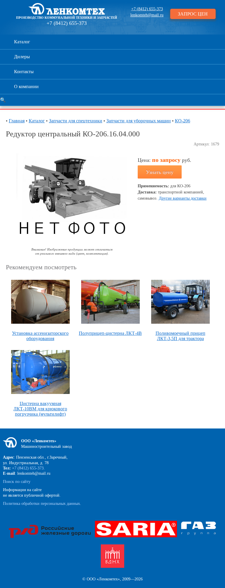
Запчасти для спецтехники (75, 120)
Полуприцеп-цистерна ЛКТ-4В (110, 333)
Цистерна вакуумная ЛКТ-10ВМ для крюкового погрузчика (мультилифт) (40, 408)
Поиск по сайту (16, 481)
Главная (17, 120)
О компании (26, 86)
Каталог (22, 41)
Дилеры (22, 56)
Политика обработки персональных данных (41, 503)
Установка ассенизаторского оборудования (40, 336)
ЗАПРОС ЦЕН (193, 13)
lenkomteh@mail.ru (146, 15)
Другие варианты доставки (183, 198)
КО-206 (182, 120)
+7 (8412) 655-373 (67, 23)
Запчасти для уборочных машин (138, 120)
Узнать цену (159, 172)
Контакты (24, 71)
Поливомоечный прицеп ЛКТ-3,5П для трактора (180, 336)
